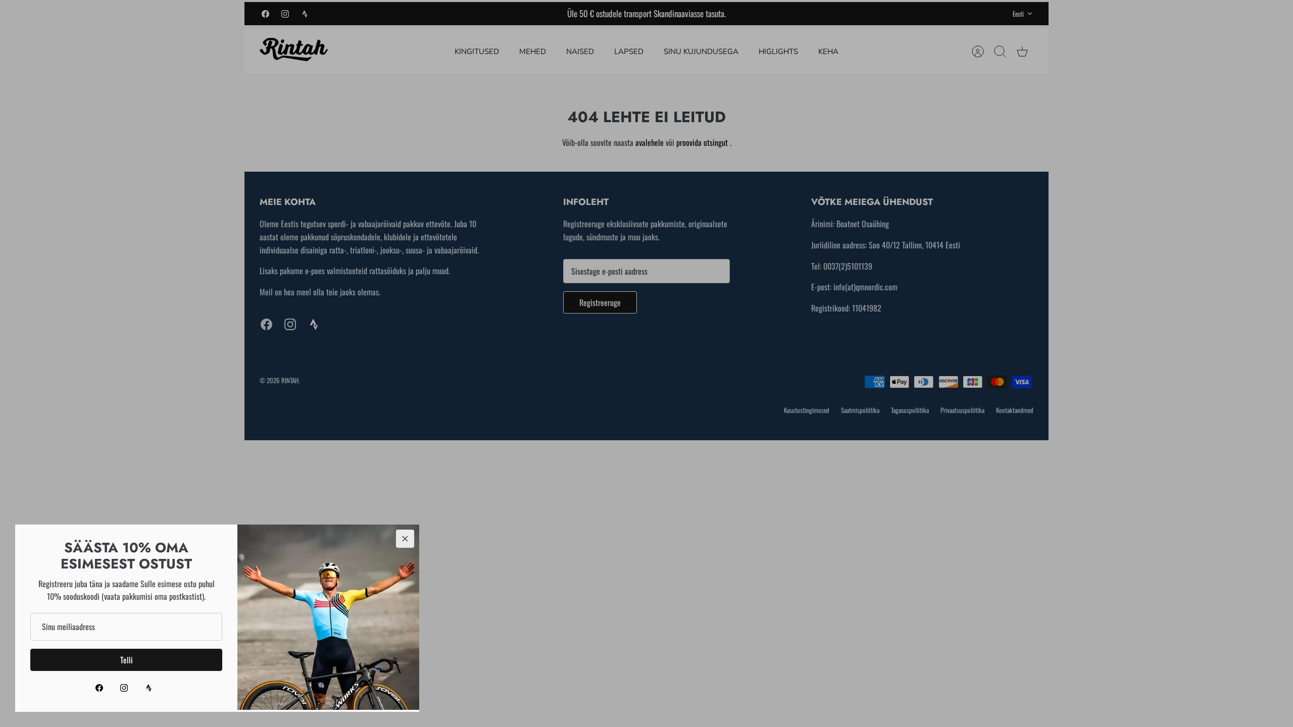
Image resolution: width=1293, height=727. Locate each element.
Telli (126, 660)
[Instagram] (124, 688)
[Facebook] (99, 688)
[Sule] (405, 539)
